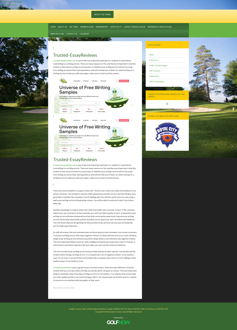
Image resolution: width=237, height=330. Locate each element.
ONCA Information (156, 81)
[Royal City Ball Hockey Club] (167, 148)
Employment (154, 76)
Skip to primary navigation (11, 1)
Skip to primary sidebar (10, 8)
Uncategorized (69, 288)
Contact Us (153, 60)
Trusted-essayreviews (62, 267)
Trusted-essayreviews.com (64, 60)
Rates (151, 55)
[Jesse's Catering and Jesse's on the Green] (167, 104)
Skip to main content (8, 5)
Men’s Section (154, 71)
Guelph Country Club (69, 16)
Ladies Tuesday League (158, 65)
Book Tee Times (102, 14)
